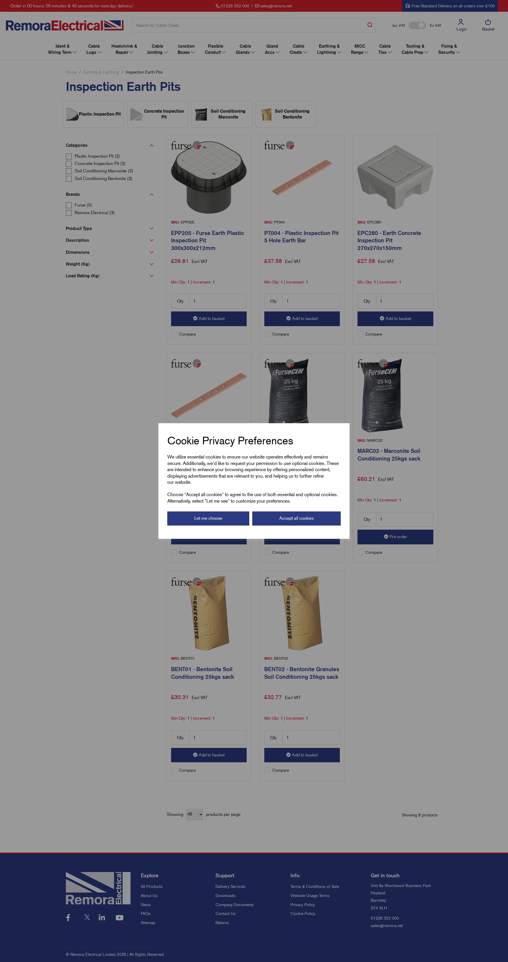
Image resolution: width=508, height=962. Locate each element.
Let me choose (208, 518)
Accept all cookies (296, 518)
